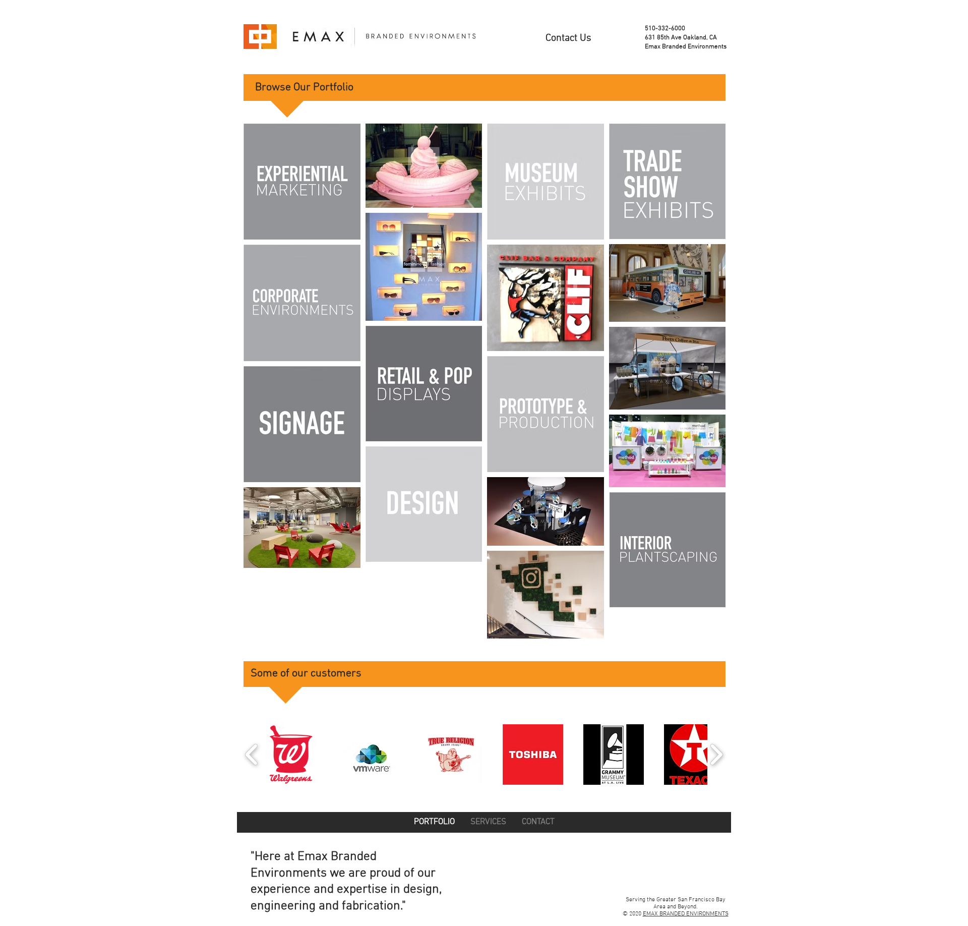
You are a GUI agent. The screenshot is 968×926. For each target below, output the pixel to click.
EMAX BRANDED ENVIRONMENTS (686, 913)
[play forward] (716, 754)
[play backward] (251, 754)
